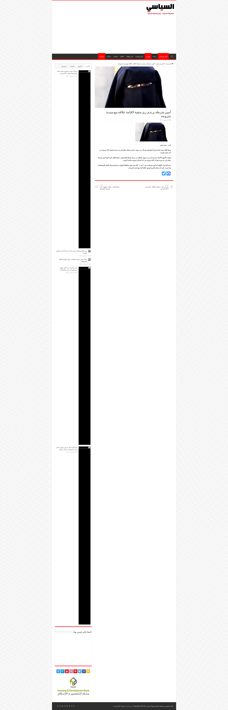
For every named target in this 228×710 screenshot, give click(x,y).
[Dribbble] (71, 671)
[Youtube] (67, 671)
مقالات (108, 56)
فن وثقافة (129, 56)
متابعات (101, 56)
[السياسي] (160, 9)
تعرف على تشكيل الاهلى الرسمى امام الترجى (157, 187)
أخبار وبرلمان (163, 56)
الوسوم (64, 66)
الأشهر (80, 66)
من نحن (129, 706)
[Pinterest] (75, 671)
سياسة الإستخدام (119, 706)
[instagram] (58, 671)
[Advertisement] (114, 33)
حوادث (148, 56)
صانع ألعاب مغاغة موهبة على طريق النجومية (110, 187)
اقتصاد (115, 56)
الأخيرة (87, 66)
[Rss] (88, 671)
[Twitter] (80, 671)
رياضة (154, 56)
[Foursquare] (62, 671)
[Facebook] (84, 671)
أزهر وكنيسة (139, 56)
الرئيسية (172, 56)
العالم (122, 56)
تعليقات (72, 66)
